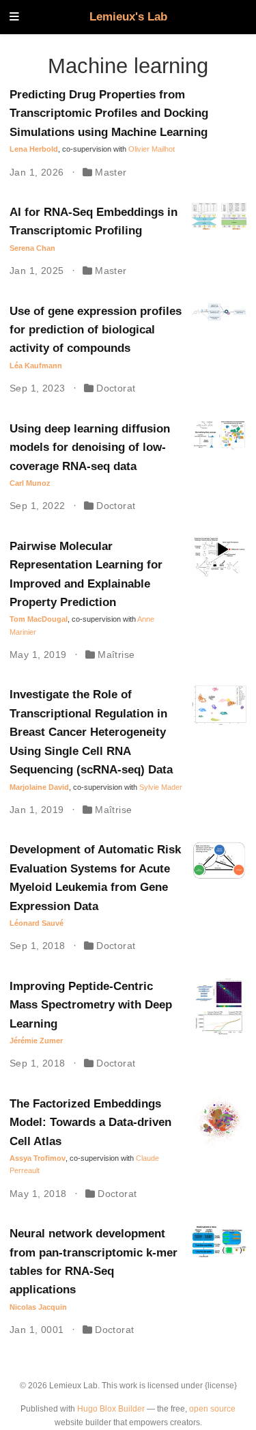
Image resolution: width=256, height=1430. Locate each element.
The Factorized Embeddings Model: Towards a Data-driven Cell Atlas (90, 1122)
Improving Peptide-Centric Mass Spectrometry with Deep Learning (91, 1005)
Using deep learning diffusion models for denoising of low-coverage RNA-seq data (90, 447)
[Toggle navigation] (14, 17)
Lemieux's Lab (128, 16)
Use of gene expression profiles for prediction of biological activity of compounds (96, 330)
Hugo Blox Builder (111, 1409)
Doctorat (115, 388)
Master (111, 172)
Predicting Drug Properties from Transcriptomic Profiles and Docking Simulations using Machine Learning (109, 113)
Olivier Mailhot (151, 149)
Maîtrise (116, 654)
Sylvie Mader (160, 787)
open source (212, 1409)
